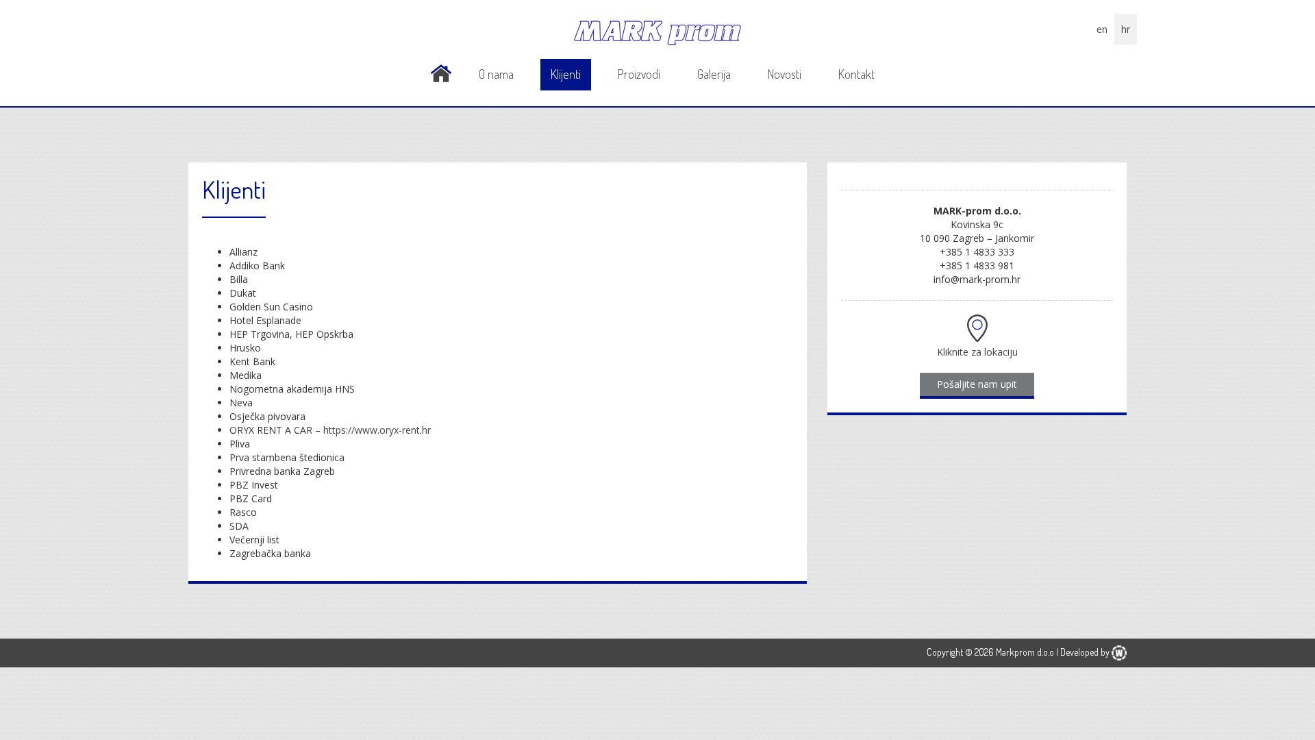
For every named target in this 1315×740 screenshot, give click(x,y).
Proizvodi (639, 74)
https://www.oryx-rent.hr (377, 429)
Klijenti (566, 74)
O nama (496, 74)
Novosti (784, 74)
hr (1125, 29)
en (1102, 29)
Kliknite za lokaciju (977, 351)
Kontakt (856, 74)
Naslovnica (441, 73)
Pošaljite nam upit (977, 384)
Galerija (714, 74)
